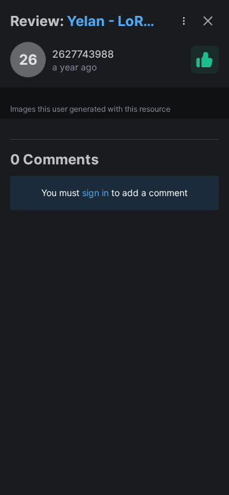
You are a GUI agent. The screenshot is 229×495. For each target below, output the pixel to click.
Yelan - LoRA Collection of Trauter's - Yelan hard (111, 22)
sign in (95, 192)
